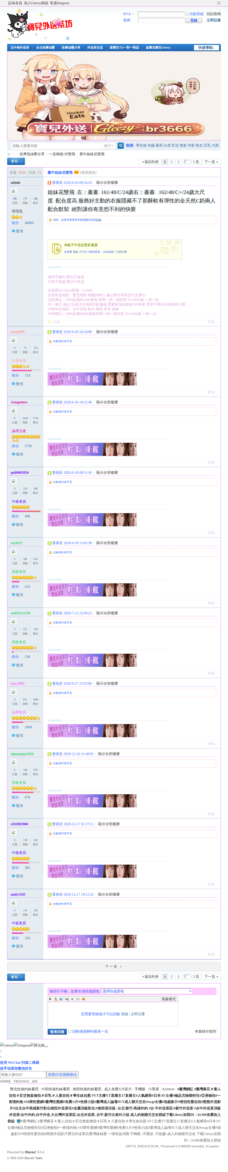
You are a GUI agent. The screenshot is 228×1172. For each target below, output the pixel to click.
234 (25, 488)
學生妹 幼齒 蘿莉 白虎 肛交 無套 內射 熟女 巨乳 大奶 (177, 145)
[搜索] (120, 145)
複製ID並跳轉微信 (62, 1074)
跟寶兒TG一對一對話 (124, 47)
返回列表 (152, 162)
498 (36, 488)
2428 (25, 418)
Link (67, 999)
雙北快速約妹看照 (24, 1089)
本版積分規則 (205, 1031)
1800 (35, 699)
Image (61, 999)
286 (25, 559)
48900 (29, 223)
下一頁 (209, 162)
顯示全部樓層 (107, 182)
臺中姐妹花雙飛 (91, 154)
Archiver (168, 1089)
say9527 (17, 543)
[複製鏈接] (88, 172)
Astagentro (19, 402)
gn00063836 (20, 472)
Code (78, 999)
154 (36, 347)
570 (25, 198)
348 (25, 770)
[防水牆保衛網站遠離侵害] (18, 1121)
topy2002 (17, 683)
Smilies (83, 999)
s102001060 (19, 824)
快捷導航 (205, 47)
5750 (35, 418)
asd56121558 (20, 613)
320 (36, 910)
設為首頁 (15, 3)
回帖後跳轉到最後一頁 (90, 1031)
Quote (72, 999)
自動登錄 (196, 14)
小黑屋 (153, 1089)
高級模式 (169, 999)
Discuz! (30, 1152)
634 (36, 559)
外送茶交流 (95, 47)
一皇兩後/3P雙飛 (62, 154)
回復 (98, 219)
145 (25, 910)
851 (25, 699)
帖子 (108, 146)
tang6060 (17, 332)
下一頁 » (114, 966)
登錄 (75, 251)
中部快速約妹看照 (55, 1089)
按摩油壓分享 (71, 47)
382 (36, 840)
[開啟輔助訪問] (215, 3)
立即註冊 (214, 20)
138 (25, 840)
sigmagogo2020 (22, 754)
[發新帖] (16, 161)
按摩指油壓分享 (32, 154)
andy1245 (18, 894)
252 (25, 629)
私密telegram (59, 3)
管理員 (17, 211)
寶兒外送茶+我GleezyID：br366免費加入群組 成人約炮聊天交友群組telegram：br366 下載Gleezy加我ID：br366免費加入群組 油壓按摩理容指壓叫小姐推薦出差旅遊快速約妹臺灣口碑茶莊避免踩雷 (9, 154)
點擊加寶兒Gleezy (158, 47)
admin (15, 182)
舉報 (211, 322)
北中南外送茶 (19, 47)
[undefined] (46, 1046)
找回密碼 (214, 14)
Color (55, 999)
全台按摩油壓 (45, 47)
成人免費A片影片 (118, 1089)
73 (25, 347)
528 (36, 629)
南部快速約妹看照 (87, 1089)
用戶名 (127, 14)
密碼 (126, 20)
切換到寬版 (218, 3)
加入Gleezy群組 (36, 3)
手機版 (140, 1089)
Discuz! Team (33, 1158)
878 (36, 770)
